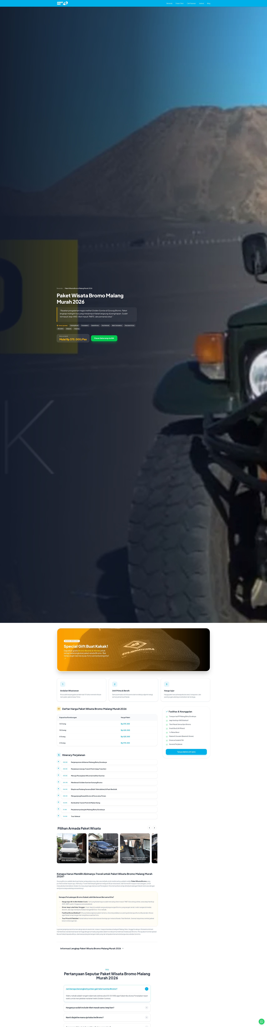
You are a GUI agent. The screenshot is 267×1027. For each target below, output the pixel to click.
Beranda (169, 3)
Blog (208, 3)
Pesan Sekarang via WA (104, 338)
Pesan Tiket (180, 3)
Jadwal (201, 3)
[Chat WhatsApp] (261, 1021)
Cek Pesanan (191, 3)
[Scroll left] (149, 828)
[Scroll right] (154, 828)
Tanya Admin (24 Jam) (186, 752)
